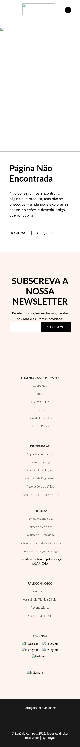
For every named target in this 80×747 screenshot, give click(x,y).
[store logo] (38, 9)
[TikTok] (50, 650)
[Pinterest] (30, 650)
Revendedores (40, 607)
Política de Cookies (40, 526)
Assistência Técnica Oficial (40, 599)
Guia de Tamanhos (40, 615)
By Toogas (48, 738)
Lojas (40, 393)
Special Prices (40, 426)
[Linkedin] (40, 656)
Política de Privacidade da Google (40, 543)
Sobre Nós (40, 385)
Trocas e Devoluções (40, 470)
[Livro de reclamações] (35, 672)
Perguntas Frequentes (40, 454)
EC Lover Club (40, 402)
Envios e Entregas (40, 462)
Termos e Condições (40, 518)
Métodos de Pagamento (40, 478)
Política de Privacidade (29, 348)
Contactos (40, 591)
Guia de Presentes (40, 418)
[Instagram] (30, 643)
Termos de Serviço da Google (40, 551)
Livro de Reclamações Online (40, 494)
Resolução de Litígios (40, 486)
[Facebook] (50, 643)
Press (40, 410)
